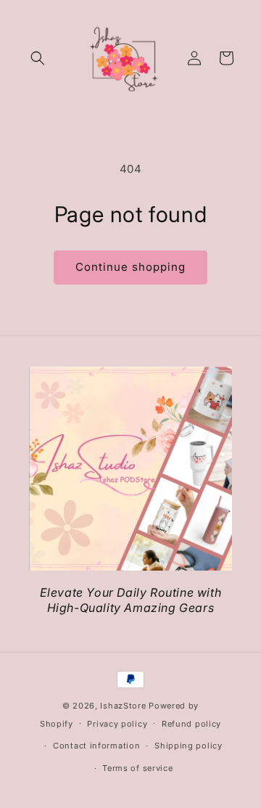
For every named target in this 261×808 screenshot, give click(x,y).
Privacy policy (117, 724)
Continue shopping (130, 267)
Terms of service (137, 768)
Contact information (96, 745)
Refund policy (191, 724)
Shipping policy (188, 745)
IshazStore (123, 706)
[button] (38, 58)
